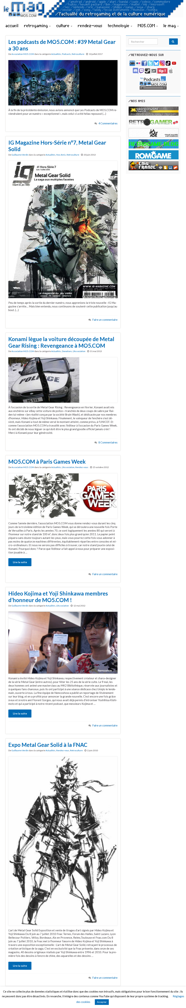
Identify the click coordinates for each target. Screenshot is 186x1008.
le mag (170, 25)
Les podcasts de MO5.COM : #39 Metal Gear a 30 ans (62, 45)
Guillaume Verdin (20, 154)
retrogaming (36, 25)
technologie (119, 25)
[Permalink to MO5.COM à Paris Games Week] (63, 495)
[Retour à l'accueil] (93, 10)
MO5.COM (147, 25)
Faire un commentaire (105, 319)
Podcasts (66, 54)
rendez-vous (90, 25)
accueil (12, 25)
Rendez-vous (81, 467)
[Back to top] (177, 999)
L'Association (79, 351)
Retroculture (78, 54)
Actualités (56, 54)
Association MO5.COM (22, 54)
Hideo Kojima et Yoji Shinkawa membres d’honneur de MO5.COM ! (58, 596)
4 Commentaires (108, 123)
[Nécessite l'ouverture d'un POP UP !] (153, 82)
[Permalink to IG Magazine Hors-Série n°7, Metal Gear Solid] (63, 229)
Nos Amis (61, 154)
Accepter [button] (102, 1002)
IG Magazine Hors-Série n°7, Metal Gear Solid (57, 145)
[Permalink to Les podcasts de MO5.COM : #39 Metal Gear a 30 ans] (63, 82)
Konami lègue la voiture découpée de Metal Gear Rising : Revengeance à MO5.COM (61, 342)
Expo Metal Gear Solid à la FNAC (47, 744)
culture (63, 25)
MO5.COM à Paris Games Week (47, 461)
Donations (67, 351)
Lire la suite (20, 562)
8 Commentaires (108, 442)
